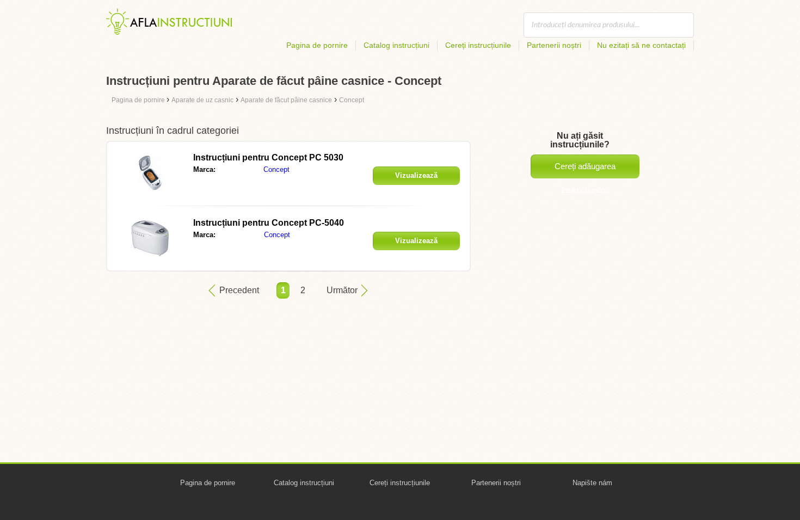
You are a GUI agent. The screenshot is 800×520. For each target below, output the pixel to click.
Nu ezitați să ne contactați (641, 45)
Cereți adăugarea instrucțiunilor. (585, 170)
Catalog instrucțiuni (396, 45)
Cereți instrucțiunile (478, 45)
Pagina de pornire (317, 45)
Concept (276, 169)
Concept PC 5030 (268, 157)
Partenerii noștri (554, 45)
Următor (342, 290)
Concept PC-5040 (268, 222)
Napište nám (592, 483)
